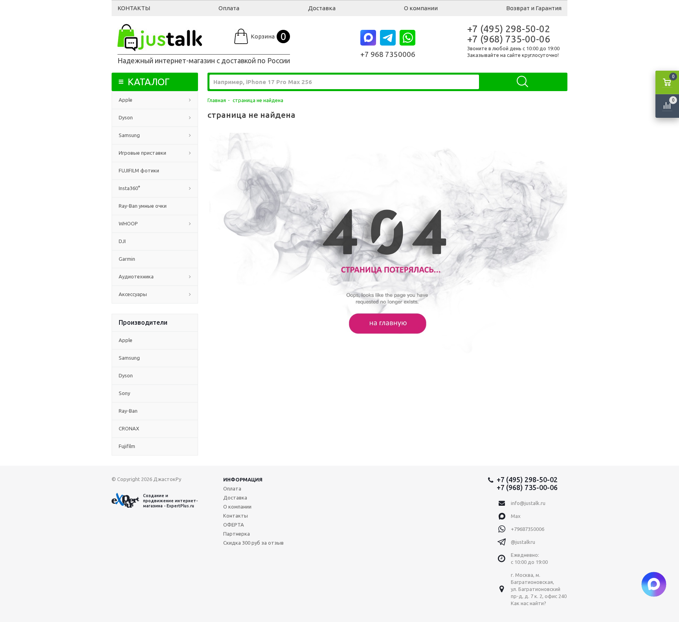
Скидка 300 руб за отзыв (253, 542)
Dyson (126, 117)
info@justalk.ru (528, 503)
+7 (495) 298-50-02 (508, 29)
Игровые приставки (142, 153)
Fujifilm (127, 446)
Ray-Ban (128, 410)
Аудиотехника (136, 276)
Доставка (322, 8)
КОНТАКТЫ (133, 8)
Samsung (129, 135)
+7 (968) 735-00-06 (508, 39)
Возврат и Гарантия (534, 8)
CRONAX (129, 428)
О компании (421, 8)
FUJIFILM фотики (139, 170)
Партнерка (236, 533)
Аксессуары (133, 294)
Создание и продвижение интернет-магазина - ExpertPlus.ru (170, 500)
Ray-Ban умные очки (143, 206)
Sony (124, 393)
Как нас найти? (528, 603)
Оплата (228, 8)
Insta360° (129, 188)
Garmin (127, 259)
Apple (125, 99)
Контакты (235, 515)
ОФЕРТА (233, 524)
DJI (122, 241)
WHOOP (128, 223)
